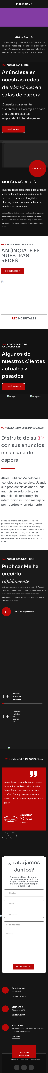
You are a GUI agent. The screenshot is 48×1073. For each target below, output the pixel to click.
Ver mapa (16, 1037)
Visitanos (17, 1025)
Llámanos (17, 1006)
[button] (2, 17)
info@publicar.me (19, 991)
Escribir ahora (19, 996)
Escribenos (18, 988)
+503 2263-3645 (18, 1010)
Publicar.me (12, 1059)
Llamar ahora (18, 1015)
